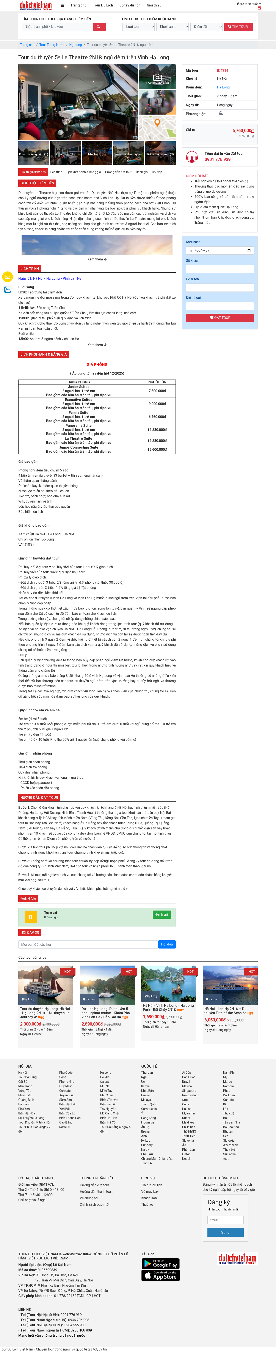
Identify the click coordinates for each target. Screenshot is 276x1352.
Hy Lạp (145, 1140)
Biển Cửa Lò (67, 1113)
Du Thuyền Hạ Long (31, 1118)
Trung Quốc (149, 1104)
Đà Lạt (104, 1081)
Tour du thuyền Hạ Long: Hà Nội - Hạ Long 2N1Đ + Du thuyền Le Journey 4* (45, 1013)
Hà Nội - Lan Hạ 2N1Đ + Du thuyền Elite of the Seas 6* (225, 1011)
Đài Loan (229, 1095)
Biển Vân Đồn (109, 1099)
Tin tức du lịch (151, 1185)
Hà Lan (186, 1109)
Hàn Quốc (188, 1077)
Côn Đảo (65, 1090)
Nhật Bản (147, 1090)
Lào (225, 1109)
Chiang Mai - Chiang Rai (157, 1158)
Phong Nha (66, 1081)
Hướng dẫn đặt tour (94, 1185)
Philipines (188, 1127)
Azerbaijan (230, 1145)
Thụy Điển (230, 1149)
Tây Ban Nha (231, 1122)
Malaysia (147, 1099)
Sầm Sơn (65, 1099)
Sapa (62, 1077)
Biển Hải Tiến (68, 1104)
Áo (184, 1145)
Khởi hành (193, 242)
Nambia (228, 1086)
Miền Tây (106, 1090)
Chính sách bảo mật (95, 1204)
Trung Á (146, 1163)
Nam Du (64, 1127)
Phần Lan (188, 1149)
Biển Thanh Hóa (70, 1118)
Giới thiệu (154, 5)
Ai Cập (186, 1072)
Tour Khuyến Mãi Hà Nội (34, 1122)
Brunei (145, 1131)
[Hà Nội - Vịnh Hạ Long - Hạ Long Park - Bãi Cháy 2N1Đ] (168, 983)
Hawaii (145, 1095)
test (226, 1158)
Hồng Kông (148, 1118)
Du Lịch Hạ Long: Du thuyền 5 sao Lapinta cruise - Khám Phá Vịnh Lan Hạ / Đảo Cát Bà (106, 1013)
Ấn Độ (145, 1127)
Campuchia (149, 1109)
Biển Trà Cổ (108, 1122)
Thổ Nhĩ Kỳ (189, 1131)
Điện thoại (193, 298)
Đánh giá (161, 914)
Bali (225, 1118)
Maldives (188, 1122)
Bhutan (228, 1131)
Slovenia (188, 1140)
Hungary (147, 1145)
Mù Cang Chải (109, 1113)
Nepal (186, 1158)
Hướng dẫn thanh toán (96, 1192)
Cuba (185, 1104)
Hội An (104, 1077)
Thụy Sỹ (228, 1113)
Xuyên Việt (66, 1095)
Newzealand (190, 1095)
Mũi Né (105, 1086)
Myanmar (188, 1113)
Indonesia (147, 1122)
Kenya (145, 1086)
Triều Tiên (189, 1136)
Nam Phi (229, 1072)
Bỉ (224, 1104)
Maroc (227, 1081)
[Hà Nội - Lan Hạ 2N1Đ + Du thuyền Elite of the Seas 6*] (230, 985)
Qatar (186, 1154)
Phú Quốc (65, 1072)
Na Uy (145, 1149)
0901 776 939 (218, 159)
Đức (185, 1099)
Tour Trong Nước (51, 45)
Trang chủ (78, 5)
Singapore (189, 1090)
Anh (144, 1136)
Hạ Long (75, 45)
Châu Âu (147, 1154)
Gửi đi (225, 1232)
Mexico (187, 1086)
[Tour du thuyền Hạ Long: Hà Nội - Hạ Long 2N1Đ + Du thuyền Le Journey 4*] (45, 985)
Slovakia (229, 1140)
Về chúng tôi (89, 1198)
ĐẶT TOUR (221, 318)
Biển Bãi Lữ (107, 1104)
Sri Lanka (229, 1154)
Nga (144, 1077)
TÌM (239, 27)
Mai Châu (106, 1095)
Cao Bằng (65, 1122)
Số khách (192, 260)
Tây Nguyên (108, 1109)
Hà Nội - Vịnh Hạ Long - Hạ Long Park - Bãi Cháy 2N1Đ (168, 1008)
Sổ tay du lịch (129, 5)
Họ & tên (192, 279)
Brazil (186, 1081)
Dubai (186, 1118)
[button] (132, 102)
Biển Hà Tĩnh (108, 1118)
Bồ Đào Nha (231, 1127)
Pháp (226, 1090)
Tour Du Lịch (103, 5)
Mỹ (225, 1077)
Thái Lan (147, 1072)
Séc (225, 1136)
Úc (143, 1081)
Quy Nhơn (65, 1086)
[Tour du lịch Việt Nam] (35, 5)
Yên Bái (64, 1109)
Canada (228, 1099)
